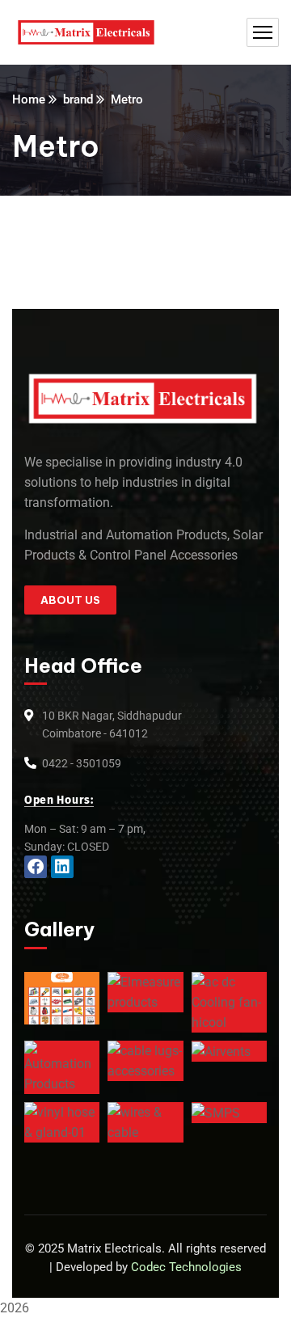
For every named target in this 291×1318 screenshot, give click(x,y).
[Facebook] (35, 866)
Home (28, 99)
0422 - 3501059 (81, 763)
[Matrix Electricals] (86, 33)
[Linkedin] (62, 866)
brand (78, 99)
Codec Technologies (186, 1267)
